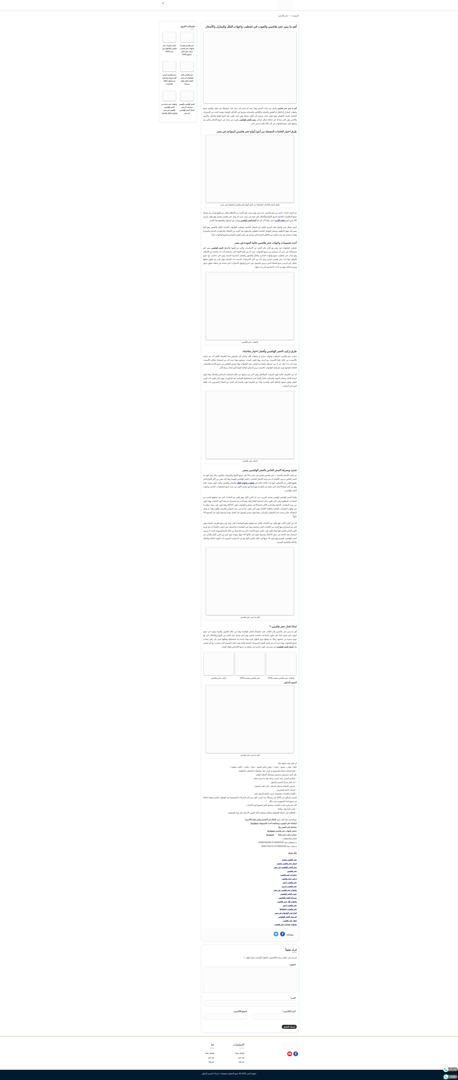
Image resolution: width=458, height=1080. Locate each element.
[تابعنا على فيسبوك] (295, 1054)
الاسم (293, 998)
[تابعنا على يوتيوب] (289, 1054)
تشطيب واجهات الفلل (245, 483)
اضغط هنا (254, 823)
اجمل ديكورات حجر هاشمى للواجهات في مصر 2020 (169, 48)
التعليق (292, 964)
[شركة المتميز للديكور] (285, 5)
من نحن (241, 1057)
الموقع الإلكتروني (240, 1011)
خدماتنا (241, 1062)
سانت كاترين (280, 220)
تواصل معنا (239, 1053)
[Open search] (163, 3)
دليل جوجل (292, 853)
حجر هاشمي (283, 15)
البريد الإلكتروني (289, 1011)
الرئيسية (295, 15)
